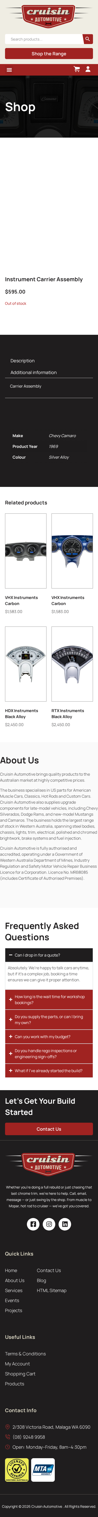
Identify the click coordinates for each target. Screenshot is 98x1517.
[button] (9, 70)
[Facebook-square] (33, 1224)
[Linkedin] (65, 1224)
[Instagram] (49, 1224)
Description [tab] (23, 361)
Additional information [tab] (34, 372)
